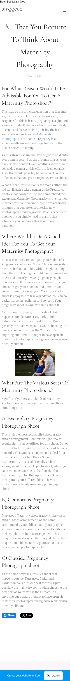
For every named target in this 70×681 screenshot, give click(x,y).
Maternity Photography (27, 251)
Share (11, 615)
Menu (64, 10)
